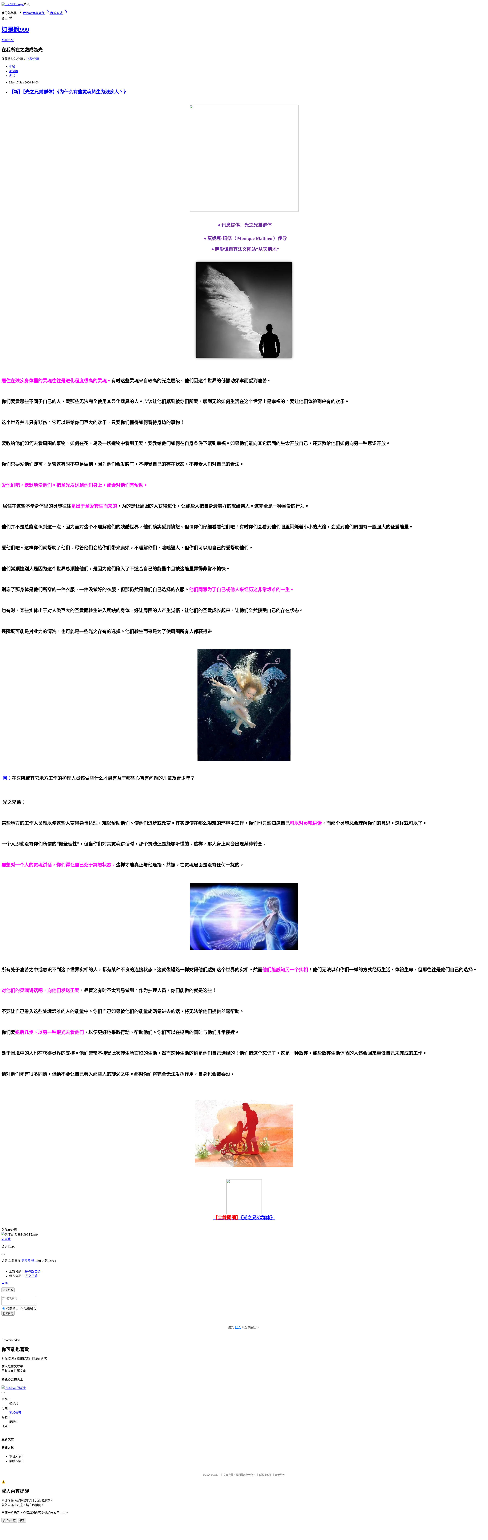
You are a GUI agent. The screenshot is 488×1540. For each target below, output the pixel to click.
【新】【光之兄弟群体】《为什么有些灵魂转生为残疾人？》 (68, 91)
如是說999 (15, 29)
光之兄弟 (31, 1276)
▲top (5, 1282)
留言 (34, 1260)
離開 (21, 1520)
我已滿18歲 (9, 1520)
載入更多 (8, 1290)
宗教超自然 (32, 1271)
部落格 (13, 71)
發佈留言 (8, 1313)
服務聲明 (280, 1474)
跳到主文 (8, 40)
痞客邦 (25, 1260)
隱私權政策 (265, 1474)
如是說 (6, 1239)
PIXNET (215, 1474)
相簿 (12, 66)
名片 (12, 75)
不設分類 (33, 59)
